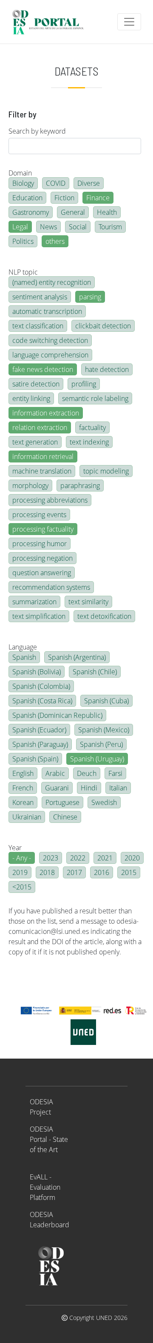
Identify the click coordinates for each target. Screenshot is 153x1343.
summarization (34, 601)
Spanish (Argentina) (77, 657)
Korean (23, 802)
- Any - (21, 858)
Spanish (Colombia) (41, 686)
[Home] (51, 22)
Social (78, 226)
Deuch (86, 773)
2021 (105, 858)
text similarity (88, 601)
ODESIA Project (41, 1107)
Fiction (64, 197)
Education (27, 197)
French (22, 788)
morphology (30, 485)
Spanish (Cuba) (106, 700)
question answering (41, 572)
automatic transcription (47, 311)
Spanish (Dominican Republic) (57, 715)
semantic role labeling (95, 398)
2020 (132, 858)
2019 (20, 872)
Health (107, 212)
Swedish (104, 802)
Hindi (89, 788)
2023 (50, 858)
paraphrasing (80, 485)
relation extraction (39, 427)
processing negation (42, 558)
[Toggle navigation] (129, 21)
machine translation (41, 471)
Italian (118, 788)
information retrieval (43, 456)
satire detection (36, 384)
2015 (128, 872)
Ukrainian (26, 817)
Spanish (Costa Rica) (42, 700)
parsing (90, 296)
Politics (23, 241)
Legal (20, 226)
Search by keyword (37, 131)
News (48, 226)
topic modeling (106, 471)
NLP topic (23, 272)
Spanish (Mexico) (103, 729)
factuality (92, 427)
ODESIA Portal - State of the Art (49, 1139)
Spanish (24, 657)
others (55, 241)
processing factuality (43, 529)
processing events (39, 514)
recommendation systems (51, 587)
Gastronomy (30, 212)
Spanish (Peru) (101, 744)
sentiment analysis (39, 296)
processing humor (39, 543)
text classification (37, 326)
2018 (47, 872)
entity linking (31, 398)
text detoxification (104, 616)
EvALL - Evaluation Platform (45, 1187)
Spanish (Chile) (95, 671)
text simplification (38, 616)
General (73, 212)
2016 (101, 872)
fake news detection (42, 369)
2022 (77, 858)
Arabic (55, 773)
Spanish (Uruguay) (97, 759)
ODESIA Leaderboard (49, 1219)
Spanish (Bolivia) (36, 671)
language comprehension (50, 355)
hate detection (107, 369)
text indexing (89, 442)
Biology (23, 183)
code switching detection (50, 340)
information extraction (45, 413)
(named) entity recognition (51, 282)
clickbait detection (103, 326)
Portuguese (62, 802)
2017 (74, 872)
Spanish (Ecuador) (39, 729)
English (23, 773)
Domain (20, 173)
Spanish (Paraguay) (40, 744)
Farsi (115, 773)
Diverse (88, 183)
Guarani (57, 788)
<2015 (21, 887)
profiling (83, 384)
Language (22, 647)
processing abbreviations (50, 500)
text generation (35, 442)
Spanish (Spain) (35, 759)
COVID (55, 183)
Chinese (65, 817)
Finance (98, 197)
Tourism (110, 226)
